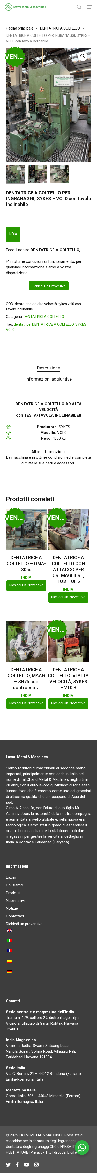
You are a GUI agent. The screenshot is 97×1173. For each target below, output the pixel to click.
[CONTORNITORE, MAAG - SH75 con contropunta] (26, 641)
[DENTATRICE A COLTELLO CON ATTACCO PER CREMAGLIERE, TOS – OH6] (68, 529)
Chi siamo (14, 885)
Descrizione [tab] (48, 367)
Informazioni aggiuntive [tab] (48, 379)
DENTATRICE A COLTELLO (53, 324)
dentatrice (22, 324)
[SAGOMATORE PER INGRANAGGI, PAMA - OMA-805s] (26, 529)
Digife (72, 1152)
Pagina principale (19, 28)
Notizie (12, 908)
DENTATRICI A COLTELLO (60, 28)
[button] (89, 7)
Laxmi (11, 877)
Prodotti (13, 893)
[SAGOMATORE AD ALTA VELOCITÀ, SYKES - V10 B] (68, 641)
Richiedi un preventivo (49, 286)
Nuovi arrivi (15, 900)
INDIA (13, 234)
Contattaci (15, 916)
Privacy (36, 1152)
